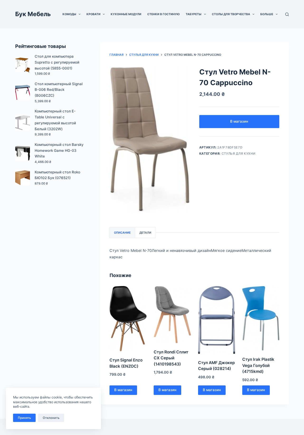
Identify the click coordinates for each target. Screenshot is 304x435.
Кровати (93, 14)
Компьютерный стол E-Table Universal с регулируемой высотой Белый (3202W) (55, 120)
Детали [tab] (145, 232)
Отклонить (51, 418)
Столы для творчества (231, 14)
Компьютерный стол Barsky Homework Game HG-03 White (59, 150)
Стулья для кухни (239, 153)
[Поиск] (287, 14)
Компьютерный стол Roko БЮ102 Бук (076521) (57, 175)
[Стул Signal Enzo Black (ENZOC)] (128, 318)
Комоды (69, 14)
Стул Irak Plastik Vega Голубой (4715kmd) (258, 365)
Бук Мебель (33, 14)
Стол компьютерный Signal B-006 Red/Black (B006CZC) (59, 90)
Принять (24, 418)
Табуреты (193, 14)
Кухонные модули (126, 14)
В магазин (239, 121)
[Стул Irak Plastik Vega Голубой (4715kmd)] (260, 318)
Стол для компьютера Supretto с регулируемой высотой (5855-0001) (57, 62)
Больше (266, 14)
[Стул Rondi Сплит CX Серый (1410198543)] (172, 314)
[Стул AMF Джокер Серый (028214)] (216, 320)
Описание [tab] (122, 232)
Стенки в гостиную (163, 14)
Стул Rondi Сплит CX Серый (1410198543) (171, 358)
